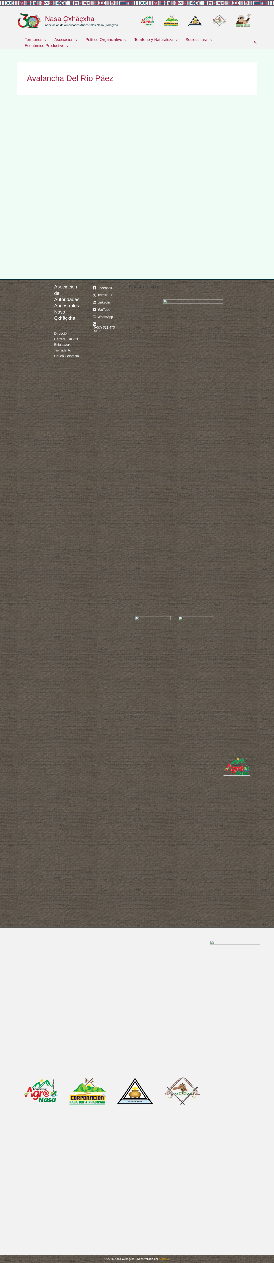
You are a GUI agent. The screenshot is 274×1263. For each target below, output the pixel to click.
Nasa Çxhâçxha (69, 18)
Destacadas (31, 203)
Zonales (48, 203)
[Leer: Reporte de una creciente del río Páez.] (219, 141)
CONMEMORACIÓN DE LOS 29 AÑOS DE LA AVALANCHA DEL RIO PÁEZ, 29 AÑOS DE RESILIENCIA (50, 183)
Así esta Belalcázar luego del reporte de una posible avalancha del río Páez (133, 176)
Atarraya (164, 1258)
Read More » (31, 268)
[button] (44, 40)
